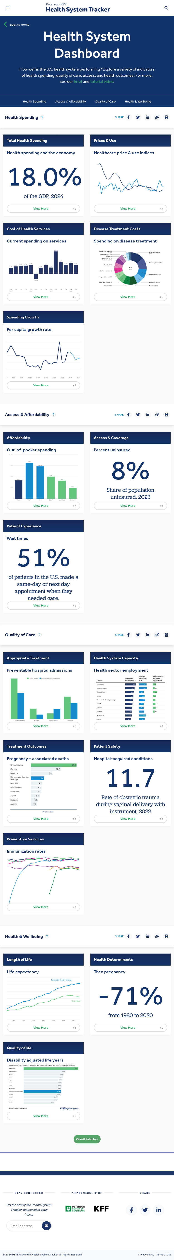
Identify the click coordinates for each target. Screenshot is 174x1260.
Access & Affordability (70, 101)
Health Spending (34, 101)
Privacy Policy (146, 1254)
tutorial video (101, 81)
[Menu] (8, 8)
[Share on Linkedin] (147, 117)
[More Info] (42, 117)
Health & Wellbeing (138, 101)
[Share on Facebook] (128, 117)
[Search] (166, 8)
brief (78, 81)
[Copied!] (157, 117)
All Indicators (87, 1139)
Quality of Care (105, 101)
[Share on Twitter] (138, 117)
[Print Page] (166, 117)
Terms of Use (163, 1254)
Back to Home (19, 25)
